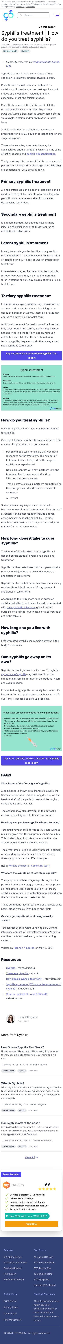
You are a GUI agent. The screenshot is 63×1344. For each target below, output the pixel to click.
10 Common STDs (43, 1273)
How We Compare (13, 1319)
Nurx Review (10, 1273)
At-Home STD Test (43, 1257)
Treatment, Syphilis (17, 973)
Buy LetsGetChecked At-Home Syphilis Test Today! (31, 355)
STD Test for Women (44, 1262)
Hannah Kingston (24, 947)
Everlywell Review (12, 1268)
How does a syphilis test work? (24, 978)
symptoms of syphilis (13, 674)
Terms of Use (10, 1313)
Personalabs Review (14, 1279)
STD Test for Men (42, 1268)
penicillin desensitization (41, 153)
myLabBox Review (13, 1257)
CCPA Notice (10, 1301)
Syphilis (10, 967)
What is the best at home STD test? (29, 865)
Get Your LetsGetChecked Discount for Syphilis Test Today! (31, 760)
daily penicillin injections (21, 607)
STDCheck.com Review (15, 1262)
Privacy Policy (11, 1307)
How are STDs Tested (45, 1285)
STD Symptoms (42, 1279)
